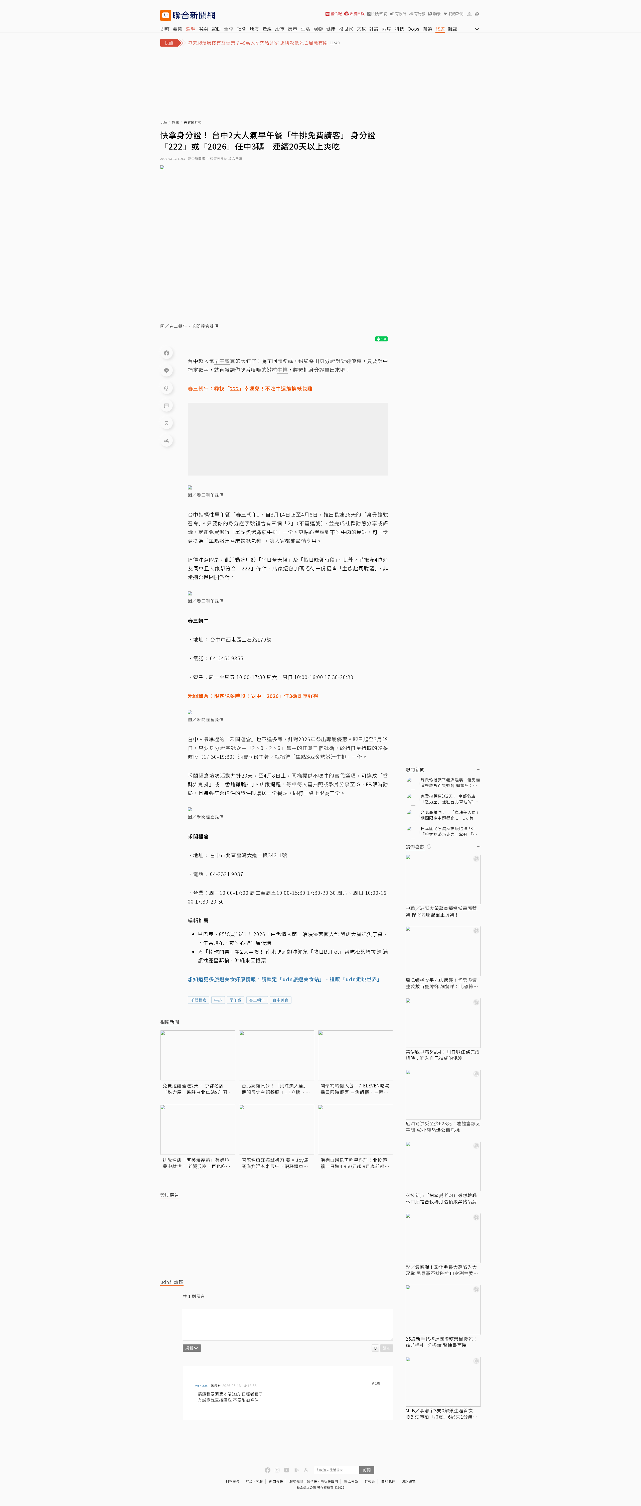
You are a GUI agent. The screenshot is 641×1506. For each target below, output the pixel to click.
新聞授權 (276, 1481)
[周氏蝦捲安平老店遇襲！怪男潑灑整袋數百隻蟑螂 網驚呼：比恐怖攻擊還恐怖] (443, 951)
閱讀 (427, 28)
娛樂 (203, 28)
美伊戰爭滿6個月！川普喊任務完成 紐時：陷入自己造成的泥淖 (443, 1055)
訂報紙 (370, 1481)
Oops (413, 28)
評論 (374, 28)
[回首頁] (194, 15)
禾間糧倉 (199, 999)
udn (164, 122)
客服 (259, 1481)
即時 (165, 28)
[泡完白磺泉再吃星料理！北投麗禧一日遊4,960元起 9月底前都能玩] (355, 1130)
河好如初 (379, 14)
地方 (254, 28)
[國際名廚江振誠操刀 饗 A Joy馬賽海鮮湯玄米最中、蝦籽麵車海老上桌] (276, 1130)
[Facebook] (166, 352)
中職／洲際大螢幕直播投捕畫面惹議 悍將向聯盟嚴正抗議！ (441, 911)
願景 (437, 14)
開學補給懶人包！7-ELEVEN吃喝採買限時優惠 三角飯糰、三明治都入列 (355, 1088)
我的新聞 (455, 14)
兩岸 (387, 28)
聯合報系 (351, 1481)
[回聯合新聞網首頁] (165, 15)
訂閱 (367, 1469)
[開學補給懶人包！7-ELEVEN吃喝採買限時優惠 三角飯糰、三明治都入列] (355, 1055)
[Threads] (166, 388)
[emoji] (375, 1348)
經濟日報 (357, 14)
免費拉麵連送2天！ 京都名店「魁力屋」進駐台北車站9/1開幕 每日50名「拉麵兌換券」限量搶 (197, 1088)
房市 (292, 28)
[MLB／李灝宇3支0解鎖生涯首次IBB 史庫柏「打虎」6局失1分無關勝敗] (443, 1382)
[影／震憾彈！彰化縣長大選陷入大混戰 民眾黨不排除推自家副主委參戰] (443, 1238)
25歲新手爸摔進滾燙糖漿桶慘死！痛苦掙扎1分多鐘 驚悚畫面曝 (442, 1342)
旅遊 (440, 28)
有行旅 (419, 14)
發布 (387, 1347)
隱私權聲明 (329, 1481)
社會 (241, 28)
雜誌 (453, 28)
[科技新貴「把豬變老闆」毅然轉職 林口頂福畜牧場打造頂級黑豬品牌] (443, 1167)
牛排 (218, 999)
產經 (267, 28)
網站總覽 (409, 1481)
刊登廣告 (233, 1481)
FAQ (249, 1481)
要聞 (178, 28)
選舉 (190, 28)
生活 (305, 28)
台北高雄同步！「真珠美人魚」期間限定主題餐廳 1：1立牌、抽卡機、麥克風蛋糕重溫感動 (276, 1088)
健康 (331, 28)
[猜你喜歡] (479, 847)
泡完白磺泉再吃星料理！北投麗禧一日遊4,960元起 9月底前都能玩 (354, 1163)
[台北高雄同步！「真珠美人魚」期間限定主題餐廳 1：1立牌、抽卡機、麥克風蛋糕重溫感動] (276, 1055)
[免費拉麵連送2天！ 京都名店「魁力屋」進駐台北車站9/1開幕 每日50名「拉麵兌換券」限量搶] (197, 1055)
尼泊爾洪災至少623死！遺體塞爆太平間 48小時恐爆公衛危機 (443, 1126)
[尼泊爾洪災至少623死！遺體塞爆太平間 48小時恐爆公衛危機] (443, 1095)
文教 (361, 28)
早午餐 (236, 999)
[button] (469, 14)
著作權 (312, 1481)
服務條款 (296, 1481)
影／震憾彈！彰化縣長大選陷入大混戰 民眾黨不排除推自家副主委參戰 (442, 1270)
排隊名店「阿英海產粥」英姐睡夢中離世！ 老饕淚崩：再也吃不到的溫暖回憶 (197, 1163)
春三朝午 (257, 999)
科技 (399, 28)
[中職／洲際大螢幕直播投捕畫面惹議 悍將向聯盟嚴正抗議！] (443, 879)
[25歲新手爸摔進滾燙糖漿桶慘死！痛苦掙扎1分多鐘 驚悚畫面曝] (443, 1310)
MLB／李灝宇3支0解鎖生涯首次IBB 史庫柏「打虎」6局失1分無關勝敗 (441, 1414)
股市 (280, 28)
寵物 (318, 28)
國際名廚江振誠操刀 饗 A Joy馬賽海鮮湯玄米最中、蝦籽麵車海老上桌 (275, 1163)
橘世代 (346, 28)
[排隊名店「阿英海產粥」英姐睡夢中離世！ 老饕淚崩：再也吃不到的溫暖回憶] (197, 1130)
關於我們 (388, 1481)
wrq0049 (202, 1385)
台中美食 (281, 999)
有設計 (400, 14)
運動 (216, 28)
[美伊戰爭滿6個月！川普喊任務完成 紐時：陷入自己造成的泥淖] (443, 1023)
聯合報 (336, 14)
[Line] (166, 370)
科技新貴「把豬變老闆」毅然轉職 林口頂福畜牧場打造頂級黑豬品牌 (441, 1198)
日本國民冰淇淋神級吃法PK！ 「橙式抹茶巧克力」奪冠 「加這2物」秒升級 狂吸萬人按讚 (449, 831)
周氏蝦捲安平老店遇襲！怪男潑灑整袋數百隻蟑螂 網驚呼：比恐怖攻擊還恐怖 (450, 782)
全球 (229, 28)
